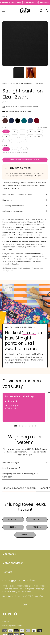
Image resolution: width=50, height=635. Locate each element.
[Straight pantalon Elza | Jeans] (30, 120)
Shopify (19, 626)
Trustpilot (15, 405)
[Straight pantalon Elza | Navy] (11, 120)
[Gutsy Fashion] (25, 11)
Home (4, 83)
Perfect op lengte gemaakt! (13, 211)
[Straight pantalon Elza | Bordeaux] (36, 120)
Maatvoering (7, 200)
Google (14, 408)
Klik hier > (37, 176)
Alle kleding (14, 83)
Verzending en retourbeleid (13, 206)
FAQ (39, 449)
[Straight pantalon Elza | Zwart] (18, 72)
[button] (41, 10)
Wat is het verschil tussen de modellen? (15, 152)
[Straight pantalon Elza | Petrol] (24, 120)
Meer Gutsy (9, 554)
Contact (7, 572)
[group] (25, 2)
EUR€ (4, 621)
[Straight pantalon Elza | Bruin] (5, 120)
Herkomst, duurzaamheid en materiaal (17, 194)
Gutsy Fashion (12, 626)
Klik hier (28, 591)
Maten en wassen (12, 563)
